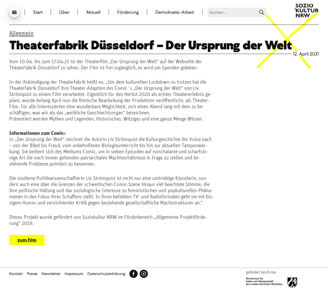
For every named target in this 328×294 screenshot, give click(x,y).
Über (64, 12)
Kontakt (16, 273)
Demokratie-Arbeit (174, 12)
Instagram (144, 274)
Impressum (74, 273)
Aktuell (93, 12)
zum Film (26, 240)
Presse (32, 273)
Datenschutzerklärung (106, 273)
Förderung (128, 12)
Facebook (133, 274)
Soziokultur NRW (306, 10)
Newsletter (51, 273)
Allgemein (21, 34)
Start (38, 12)
